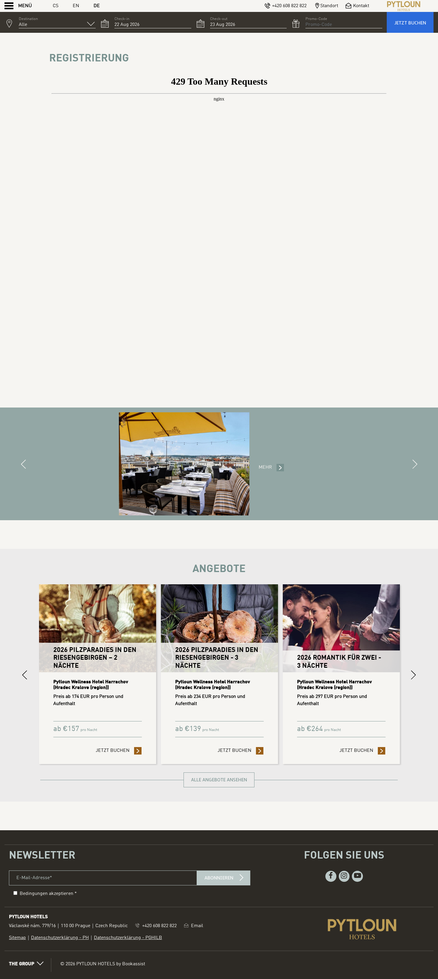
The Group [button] (21, 964)
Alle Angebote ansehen (219, 780)
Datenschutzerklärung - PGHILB (128, 937)
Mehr (265, 467)
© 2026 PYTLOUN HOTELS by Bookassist (102, 964)
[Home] (404, 6)
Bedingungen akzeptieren (46, 893)
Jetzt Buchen (410, 23)
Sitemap (17, 937)
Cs (55, 6)
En (76, 6)
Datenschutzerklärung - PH (60, 937)
